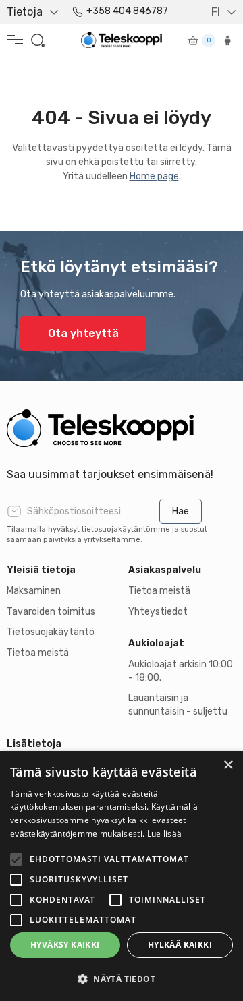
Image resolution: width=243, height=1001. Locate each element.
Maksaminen (34, 591)
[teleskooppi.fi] (121, 428)
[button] (121, 978)
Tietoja (25, 11)
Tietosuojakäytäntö (50, 632)
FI (215, 11)
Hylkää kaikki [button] (180, 944)
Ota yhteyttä (83, 333)
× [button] (228, 765)
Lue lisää (164, 833)
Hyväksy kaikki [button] (65, 944)
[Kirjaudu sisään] (227, 40)
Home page (154, 176)
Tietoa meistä (38, 653)
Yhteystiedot (158, 611)
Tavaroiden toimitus (51, 611)
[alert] (121, 876)
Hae (180, 511)
